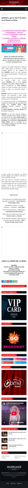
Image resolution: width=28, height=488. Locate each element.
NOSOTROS (13, 483)
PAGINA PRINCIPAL (5, 456)
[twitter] (20, 362)
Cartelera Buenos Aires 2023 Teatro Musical (17, 433)
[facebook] (7, 359)
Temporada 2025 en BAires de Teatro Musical (15, 445)
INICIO (7, 483)
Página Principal (4, 13)
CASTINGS (3, 458)
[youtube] (7, 362)
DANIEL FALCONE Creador (20, 456)
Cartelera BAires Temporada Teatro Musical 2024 (17, 439)
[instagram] (20, 359)
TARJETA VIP (17, 458)
